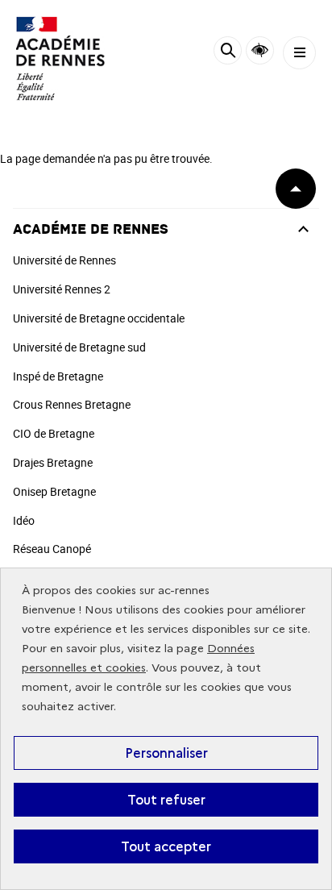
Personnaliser (166, 753)
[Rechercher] (228, 52)
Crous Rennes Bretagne (72, 404)
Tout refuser (166, 799)
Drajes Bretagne (53, 462)
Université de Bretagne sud (79, 347)
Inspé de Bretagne (58, 376)
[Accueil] (60, 58)
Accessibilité (260, 50)
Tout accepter (166, 846)
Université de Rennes (64, 260)
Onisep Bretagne (54, 491)
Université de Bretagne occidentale (99, 318)
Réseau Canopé (52, 548)
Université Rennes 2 (61, 289)
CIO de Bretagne (53, 433)
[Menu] (299, 52)
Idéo (24, 520)
